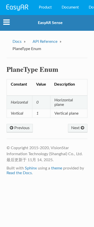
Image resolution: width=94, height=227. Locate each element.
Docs (17, 42)
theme (56, 168)
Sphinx (31, 168)
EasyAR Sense (50, 23)
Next (76, 128)
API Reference (45, 42)
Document (70, 7)
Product (45, 7)
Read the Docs (19, 173)
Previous (21, 128)
